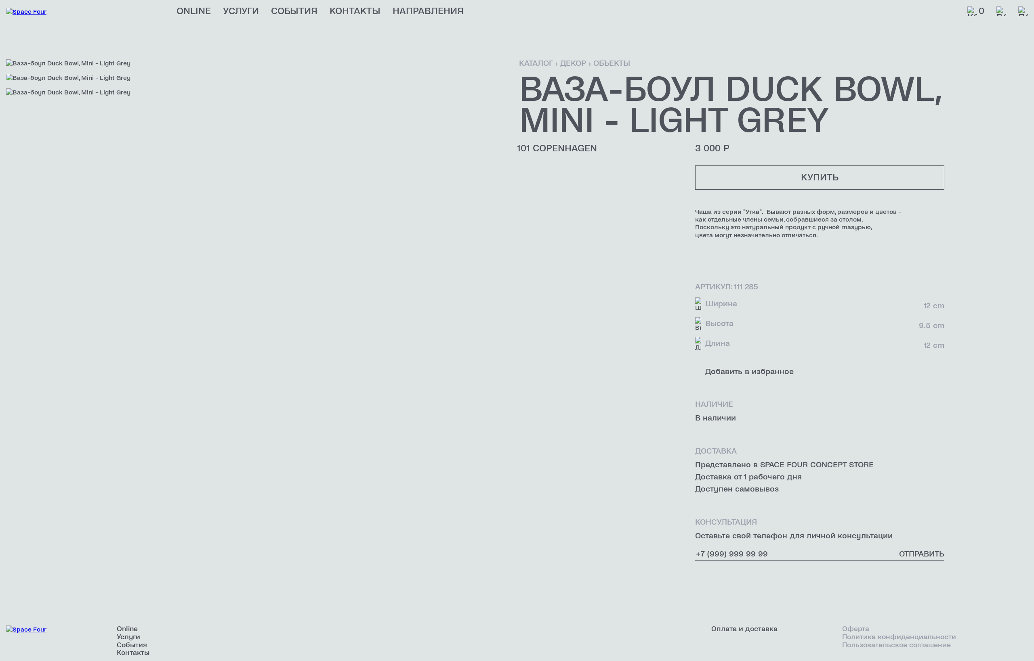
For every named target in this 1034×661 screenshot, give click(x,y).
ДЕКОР (573, 63)
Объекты (611, 63)
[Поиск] (1023, 11)
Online (194, 11)
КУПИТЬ (820, 177)
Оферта (855, 629)
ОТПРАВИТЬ (921, 554)
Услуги (241, 11)
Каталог (536, 63)
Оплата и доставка (744, 629)
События (294, 11)
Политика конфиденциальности (899, 637)
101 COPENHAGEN (557, 148)
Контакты (355, 11)
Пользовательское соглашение (896, 645)
